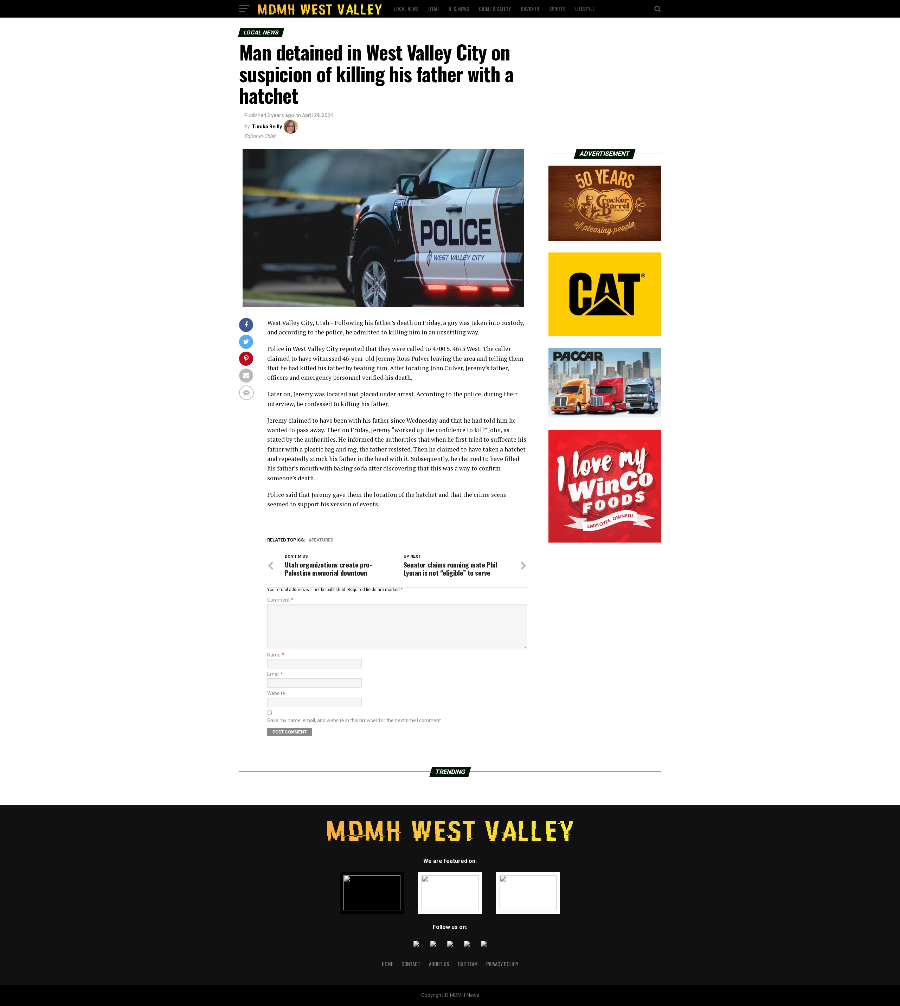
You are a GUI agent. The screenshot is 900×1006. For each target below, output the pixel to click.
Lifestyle (584, 8)
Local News (406, 8)
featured (322, 540)
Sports (557, 8)
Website (276, 693)
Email (275, 674)
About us (439, 964)
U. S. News (459, 8)
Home (387, 964)
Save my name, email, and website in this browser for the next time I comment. (354, 720)
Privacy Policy (502, 964)
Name (275, 654)
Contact (410, 964)
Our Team (468, 964)
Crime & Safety (495, 8)
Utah (433, 8)
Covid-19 (530, 8)
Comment (280, 599)
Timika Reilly (267, 126)
